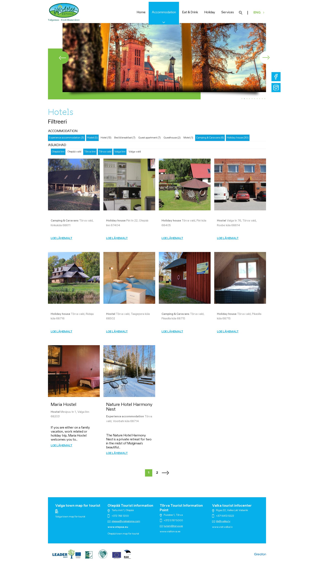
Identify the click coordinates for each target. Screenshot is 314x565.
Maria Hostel (63, 405)
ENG (257, 12)
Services (227, 12)
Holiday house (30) (238, 138)
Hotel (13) (106, 138)
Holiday (209, 12)
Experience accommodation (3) (66, 138)
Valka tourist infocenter (232, 505)
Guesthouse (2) (172, 138)
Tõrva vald (105, 152)
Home (141, 12)
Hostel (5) (92, 138)
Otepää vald (74, 152)
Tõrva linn (90, 152)
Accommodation (164, 12)
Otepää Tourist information (130, 505)
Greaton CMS (260, 554)
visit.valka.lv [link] (226, 527)
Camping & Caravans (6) (210, 138)
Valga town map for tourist (77, 505)
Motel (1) (188, 138)
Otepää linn (58, 152)
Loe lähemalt (61, 238)
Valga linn (120, 152)
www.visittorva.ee (170, 531)
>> (165, 473)
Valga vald (134, 152)
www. (215, 527)
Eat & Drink (190, 12)
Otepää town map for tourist (123, 534)
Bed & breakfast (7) (124, 138)
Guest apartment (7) (149, 138)
